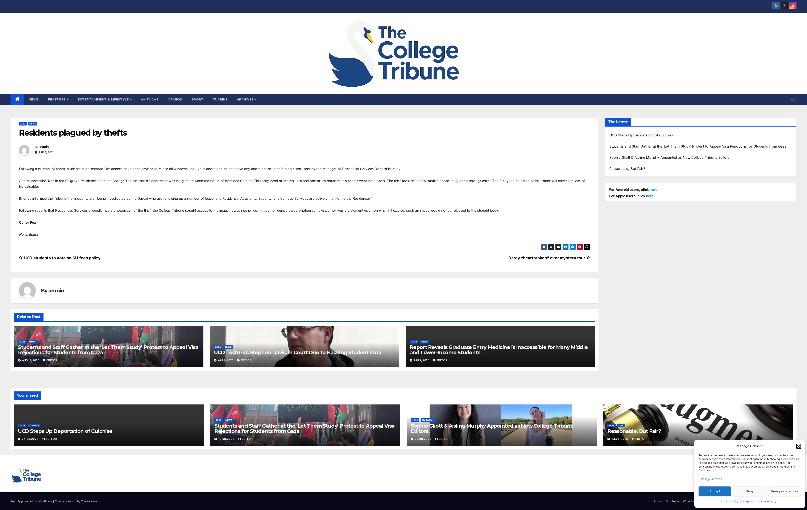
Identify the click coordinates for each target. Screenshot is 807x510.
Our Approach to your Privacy (758, 501)
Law (620, 425)
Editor (51, 360)
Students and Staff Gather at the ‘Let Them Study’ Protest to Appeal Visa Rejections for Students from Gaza (108, 349)
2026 (22, 341)
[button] (798, 446)
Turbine (220, 99)
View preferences (784, 491)
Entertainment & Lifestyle (104, 99)
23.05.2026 (620, 438)
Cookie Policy (729, 501)
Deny (750, 491)
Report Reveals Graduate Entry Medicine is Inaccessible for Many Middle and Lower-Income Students (499, 349)
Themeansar (89, 501)
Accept (714, 491)
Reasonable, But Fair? (627, 168)
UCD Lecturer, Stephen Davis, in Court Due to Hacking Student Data (297, 352)
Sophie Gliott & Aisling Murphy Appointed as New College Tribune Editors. (670, 157)
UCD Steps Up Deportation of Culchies (641, 135)
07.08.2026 (423, 438)
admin (44, 147)
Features (57, 99)
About (658, 501)
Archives (246, 99)
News (34, 99)
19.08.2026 (226, 438)
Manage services (711, 479)
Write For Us (691, 501)
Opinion (175, 99)
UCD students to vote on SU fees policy (62, 257)
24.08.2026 (31, 438)
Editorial (428, 420)
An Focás (149, 99)
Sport (198, 99)
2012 (22, 123)
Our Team (672, 501)
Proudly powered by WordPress (32, 501)
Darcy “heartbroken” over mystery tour (547, 257)
